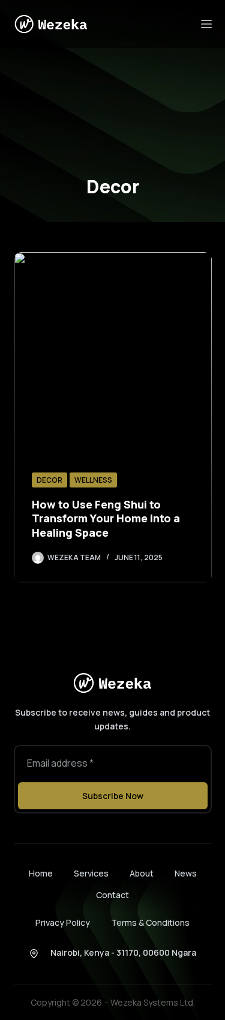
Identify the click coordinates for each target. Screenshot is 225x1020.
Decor (49, 480)
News (186, 873)
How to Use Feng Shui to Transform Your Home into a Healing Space (106, 518)
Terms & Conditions (150, 922)
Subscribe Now (112, 795)
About (142, 873)
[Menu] (206, 24)
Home (41, 873)
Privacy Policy (62, 922)
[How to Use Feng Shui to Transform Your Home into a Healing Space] (113, 417)
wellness (93, 480)
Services (91, 873)
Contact (112, 895)
